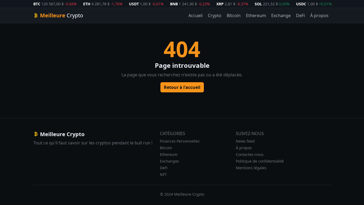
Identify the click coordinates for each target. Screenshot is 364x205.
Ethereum (256, 15)
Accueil (195, 15)
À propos (319, 15)
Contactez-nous (250, 154)
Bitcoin (234, 15)
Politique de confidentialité (260, 161)
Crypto (214, 15)
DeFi (300, 15)
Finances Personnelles (180, 141)
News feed (245, 141)
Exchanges (169, 161)
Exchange (281, 15)
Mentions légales (251, 167)
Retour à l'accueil (182, 87)
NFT (163, 174)
